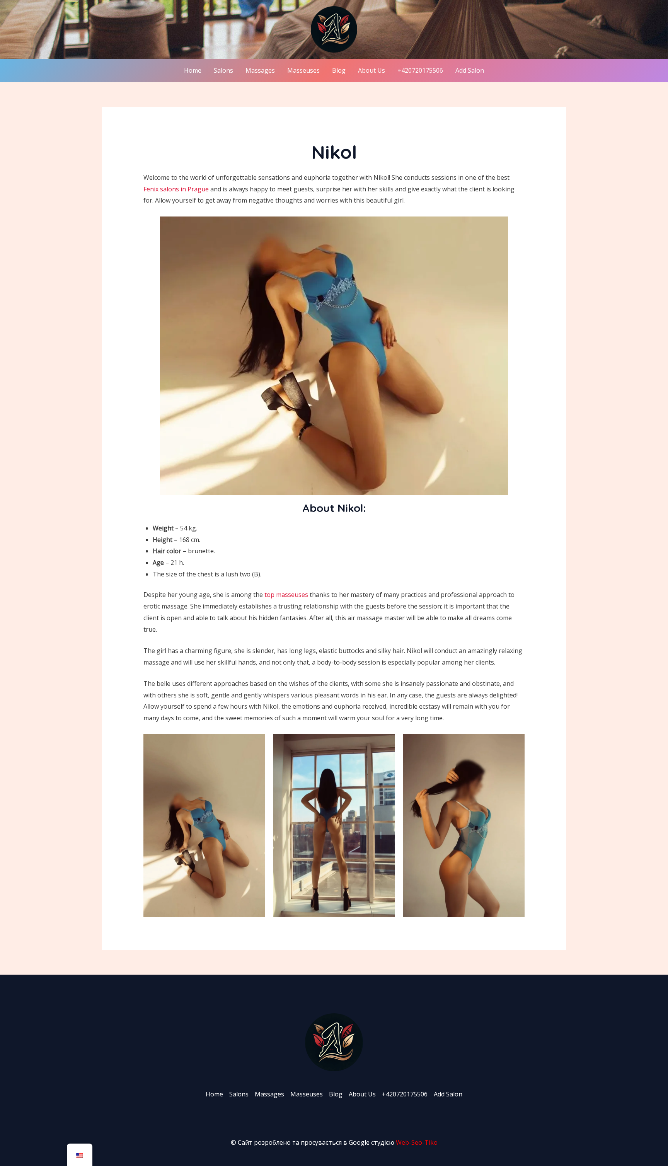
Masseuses (303, 70)
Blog (339, 70)
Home (192, 70)
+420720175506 (420, 70)
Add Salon (469, 70)
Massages (260, 70)
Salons (223, 70)
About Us (371, 70)
